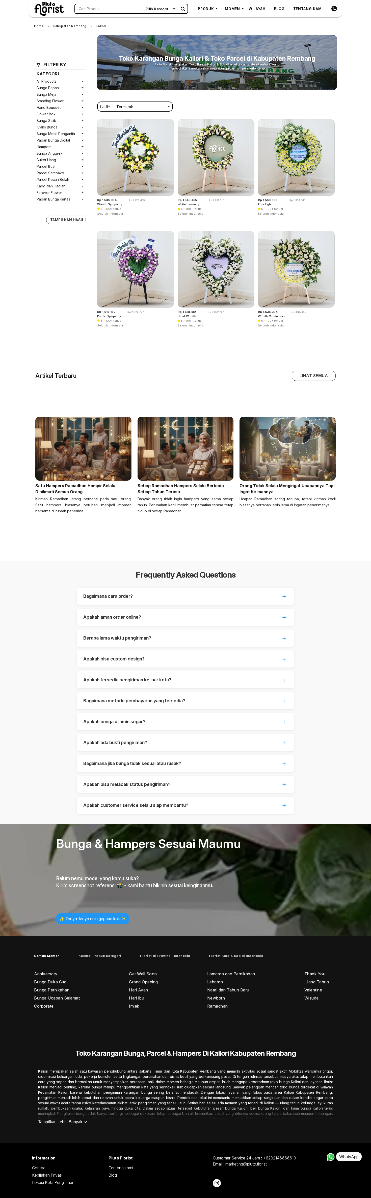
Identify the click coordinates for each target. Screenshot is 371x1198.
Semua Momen (47, 956)
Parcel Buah (47, 166)
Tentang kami (121, 1167)
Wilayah (257, 9)
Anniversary (46, 973)
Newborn (216, 998)
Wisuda (311, 998)
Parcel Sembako (50, 173)
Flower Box (46, 114)
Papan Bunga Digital (53, 140)
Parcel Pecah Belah (53, 179)
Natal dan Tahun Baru (228, 989)
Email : (240, 1164)
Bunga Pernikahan (51, 989)
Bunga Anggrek (50, 153)
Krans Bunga (47, 127)
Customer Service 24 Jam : (254, 1157)
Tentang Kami (308, 9)
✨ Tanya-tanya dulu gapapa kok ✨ (92, 918)
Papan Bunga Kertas (53, 199)
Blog (279, 9)
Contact (39, 1167)
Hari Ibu (136, 998)
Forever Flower (49, 192)
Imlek (134, 1006)
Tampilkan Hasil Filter (74, 220)
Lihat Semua (314, 375)
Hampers (44, 147)
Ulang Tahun (316, 981)
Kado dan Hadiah (51, 186)
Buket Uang (46, 160)
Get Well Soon (143, 973)
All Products (46, 81)
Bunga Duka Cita (50, 981)
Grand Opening (143, 981)
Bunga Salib (46, 120)
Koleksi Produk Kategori (99, 956)
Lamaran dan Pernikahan (231, 973)
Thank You (315, 973)
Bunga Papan (48, 88)
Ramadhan (217, 1006)
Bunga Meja (46, 94)
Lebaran (215, 981)
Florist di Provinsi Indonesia (165, 956)
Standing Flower (50, 101)
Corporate (44, 1006)
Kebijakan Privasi (47, 1175)
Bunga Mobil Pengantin (56, 133)
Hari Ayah (138, 989)
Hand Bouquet (49, 107)
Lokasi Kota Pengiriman (53, 1182)
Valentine (313, 989)
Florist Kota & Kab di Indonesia (236, 956)
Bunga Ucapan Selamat (57, 998)
